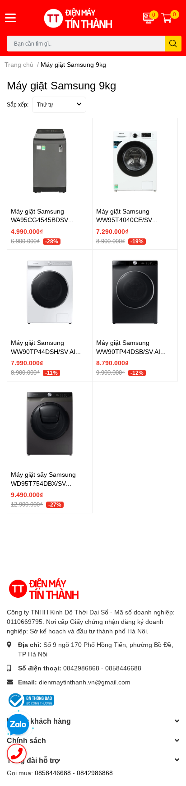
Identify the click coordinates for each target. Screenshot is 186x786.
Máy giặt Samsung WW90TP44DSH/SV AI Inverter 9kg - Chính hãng (47, 351)
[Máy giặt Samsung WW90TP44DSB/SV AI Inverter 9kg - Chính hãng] (135, 292)
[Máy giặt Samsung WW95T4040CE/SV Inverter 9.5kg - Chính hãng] (135, 161)
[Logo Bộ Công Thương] (30, 699)
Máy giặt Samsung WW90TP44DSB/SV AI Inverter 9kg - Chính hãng (133, 351)
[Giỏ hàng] (166, 17)
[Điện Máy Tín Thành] (78, 18)
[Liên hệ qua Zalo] (18, 725)
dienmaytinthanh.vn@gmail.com (84, 682)
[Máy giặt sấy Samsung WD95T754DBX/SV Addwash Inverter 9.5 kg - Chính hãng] (49, 424)
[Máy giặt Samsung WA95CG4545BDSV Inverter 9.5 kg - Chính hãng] (49, 161)
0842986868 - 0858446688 (102, 668)
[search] (173, 43)
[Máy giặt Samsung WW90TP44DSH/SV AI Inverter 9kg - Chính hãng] (49, 292)
